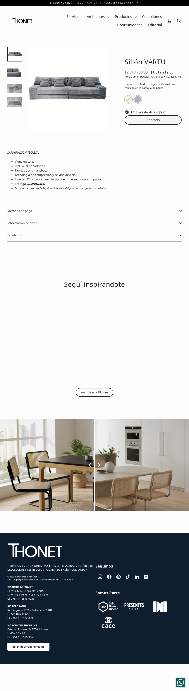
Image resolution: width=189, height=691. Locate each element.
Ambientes (96, 16)
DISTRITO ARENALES (20, 587)
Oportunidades (129, 24)
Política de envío (56, 569)
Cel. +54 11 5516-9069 (20, 637)
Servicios (73, 16)
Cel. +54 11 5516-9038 (20, 598)
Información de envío (22, 223)
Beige (128, 99)
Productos (124, 16)
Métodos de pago (19, 211)
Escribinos (14, 235)
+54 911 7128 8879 (64, 579)
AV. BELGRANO (16, 606)
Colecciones (152, 16)
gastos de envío (161, 84)
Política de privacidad (59, 565)
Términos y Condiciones (24, 565)
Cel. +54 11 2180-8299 (20, 618)
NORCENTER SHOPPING (22, 625)
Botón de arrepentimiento (28, 646)
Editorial (155, 24)
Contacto (78, 569)
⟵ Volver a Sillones (94, 392)
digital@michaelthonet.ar (26, 579)
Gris (138, 99)
